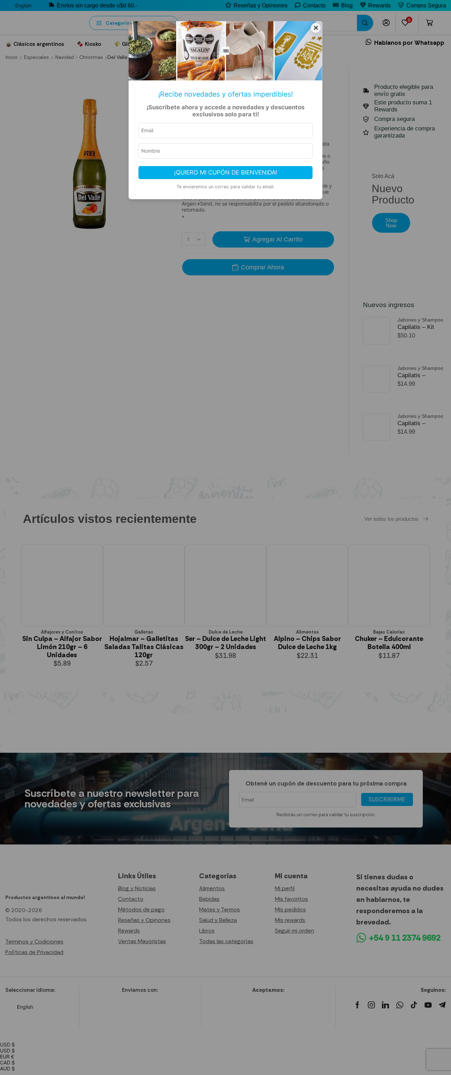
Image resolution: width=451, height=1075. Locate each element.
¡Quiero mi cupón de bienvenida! (225, 172)
